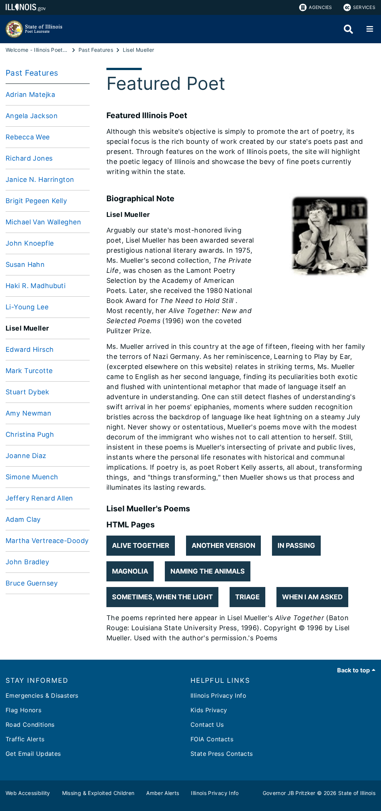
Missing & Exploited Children (98, 793)
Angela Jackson (32, 116)
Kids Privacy (208, 710)
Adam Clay (23, 519)
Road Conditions (30, 724)
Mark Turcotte (29, 371)
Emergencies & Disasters (42, 695)
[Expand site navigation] (369, 29)
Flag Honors (23, 710)
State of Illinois (356, 793)
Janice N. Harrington (40, 179)
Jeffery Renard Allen (39, 498)
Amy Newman (28, 413)
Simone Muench (32, 477)
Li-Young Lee (27, 307)
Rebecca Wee (28, 137)
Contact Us (207, 724)
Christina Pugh (30, 434)
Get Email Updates (33, 753)
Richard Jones (29, 158)
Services (364, 7)
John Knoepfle (30, 243)
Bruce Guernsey (32, 583)
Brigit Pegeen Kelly (36, 201)
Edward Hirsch (30, 349)
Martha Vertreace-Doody (47, 541)
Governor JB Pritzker (289, 793)
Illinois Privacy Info (218, 695)
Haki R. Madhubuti (35, 286)
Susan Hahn (25, 264)
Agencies (320, 7)
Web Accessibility (28, 793)
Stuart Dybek (27, 392)
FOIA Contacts (211, 739)
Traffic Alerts (25, 739)
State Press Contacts (221, 753)
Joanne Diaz (26, 456)
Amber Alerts (162, 793)
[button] (140, 546)
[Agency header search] (348, 29)
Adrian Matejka (30, 94)
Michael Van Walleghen (43, 222)
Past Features (32, 73)
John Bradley (27, 562)
